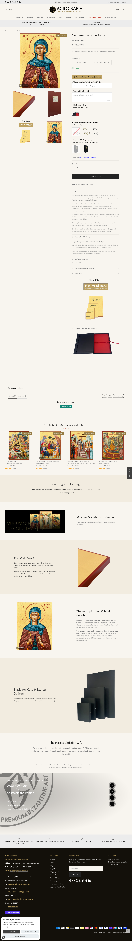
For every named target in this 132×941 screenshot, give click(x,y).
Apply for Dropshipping (57, 887)
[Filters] (110, 396)
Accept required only (30, 932)
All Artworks (19, 18)
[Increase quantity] (81, 168)
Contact (52, 860)
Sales (60, 18)
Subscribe (75, 874)
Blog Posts (53, 866)
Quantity (74, 164)
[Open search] (104, 396)
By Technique (51, 18)
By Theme (40, 18)
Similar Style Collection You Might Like (66, 425)
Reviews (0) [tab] (12, 396)
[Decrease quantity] (73, 168)
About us (53, 863)
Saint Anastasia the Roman (16, 31)
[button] (3, 937)
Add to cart (96, 176)
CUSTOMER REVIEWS (94, 18)
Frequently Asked (55, 881)
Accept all (12, 932)
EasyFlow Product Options (87, 157)
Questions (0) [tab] (21, 396)
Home (6, 31)
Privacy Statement (55, 875)
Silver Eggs (102, 932)
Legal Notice (54, 869)
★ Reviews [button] (129, 473)
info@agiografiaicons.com (19, 871)
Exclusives (30, 18)
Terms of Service (55, 878)
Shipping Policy (55, 872)
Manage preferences (21, 936)
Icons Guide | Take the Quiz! (120, 932)
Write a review (66, 406)
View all (66, 428)
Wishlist (68, 18)
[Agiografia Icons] (66, 9)
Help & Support (79, 18)
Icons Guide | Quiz (110, 18)
